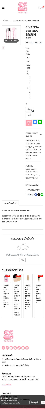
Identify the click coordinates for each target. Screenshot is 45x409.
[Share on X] (38, 194)
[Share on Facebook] (35, 194)
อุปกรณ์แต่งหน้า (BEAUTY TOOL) (32, 170)
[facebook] (3, 348)
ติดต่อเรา (29, 123)
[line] (15, 348)
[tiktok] (19, 348)
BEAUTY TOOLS (18, 21)
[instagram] (7, 348)
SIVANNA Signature (33, 175)
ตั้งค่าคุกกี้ (34, 402)
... (10, 21)
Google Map (7, 384)
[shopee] (23, 348)
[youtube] (11, 348)
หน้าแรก (5, 21)
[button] (39, 7)
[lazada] (27, 348)
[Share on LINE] (42, 194)
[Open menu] (3, 7)
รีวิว (22, 260)
